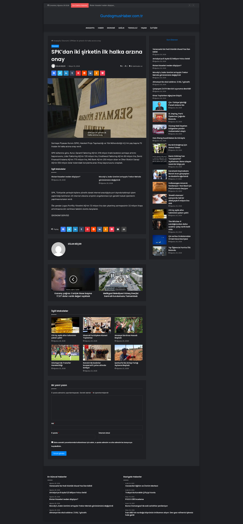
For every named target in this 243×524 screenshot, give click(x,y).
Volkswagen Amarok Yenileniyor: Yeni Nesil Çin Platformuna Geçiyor (179, 186)
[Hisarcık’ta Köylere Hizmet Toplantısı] (97, 325)
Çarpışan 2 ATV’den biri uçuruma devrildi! (172, 88)
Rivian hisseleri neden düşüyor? (102, 5)
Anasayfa (90, 28)
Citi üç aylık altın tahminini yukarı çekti (63, 336)
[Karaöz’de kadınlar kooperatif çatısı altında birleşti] (97, 352)
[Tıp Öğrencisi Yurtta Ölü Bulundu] (160, 251)
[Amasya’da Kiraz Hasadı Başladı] (129, 325)
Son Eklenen (172, 40)
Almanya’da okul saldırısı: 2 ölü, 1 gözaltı (171, 82)
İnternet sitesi (104, 433)
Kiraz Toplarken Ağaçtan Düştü (167, 95)
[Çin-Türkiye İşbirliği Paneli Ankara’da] (160, 106)
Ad (53, 423)
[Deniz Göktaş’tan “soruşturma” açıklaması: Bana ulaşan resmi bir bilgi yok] (160, 159)
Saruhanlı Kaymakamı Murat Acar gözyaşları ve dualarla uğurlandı (178, 174)
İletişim (153, 28)
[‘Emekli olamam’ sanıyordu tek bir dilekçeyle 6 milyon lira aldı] (160, 199)
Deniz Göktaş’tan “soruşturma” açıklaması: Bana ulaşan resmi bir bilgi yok (179, 160)
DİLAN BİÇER (60, 66)
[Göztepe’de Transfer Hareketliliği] (65, 352)
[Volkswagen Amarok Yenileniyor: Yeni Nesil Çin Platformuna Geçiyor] (160, 186)
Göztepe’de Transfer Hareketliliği (61, 364)
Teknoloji (132, 28)
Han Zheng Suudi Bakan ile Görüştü (169, 138)
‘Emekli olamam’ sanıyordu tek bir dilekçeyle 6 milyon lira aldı (178, 199)
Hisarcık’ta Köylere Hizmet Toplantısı (95, 336)
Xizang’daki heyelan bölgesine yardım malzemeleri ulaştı (177, 128)
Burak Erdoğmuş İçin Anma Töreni (177, 146)
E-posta (55, 433)
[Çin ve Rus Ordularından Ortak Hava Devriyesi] (160, 240)
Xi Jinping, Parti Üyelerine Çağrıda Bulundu (176, 116)
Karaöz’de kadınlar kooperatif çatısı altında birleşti (94, 365)
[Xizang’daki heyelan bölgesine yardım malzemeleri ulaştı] (160, 129)
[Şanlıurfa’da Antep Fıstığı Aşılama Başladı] (129, 352)
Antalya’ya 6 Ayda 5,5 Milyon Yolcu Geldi (171, 58)
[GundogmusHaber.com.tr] (121, 16)
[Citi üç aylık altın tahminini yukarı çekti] (65, 325)
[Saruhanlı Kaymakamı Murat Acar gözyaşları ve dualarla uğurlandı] (160, 174)
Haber (101, 28)
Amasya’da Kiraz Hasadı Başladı (126, 336)
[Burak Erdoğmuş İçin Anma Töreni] (160, 148)
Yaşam (144, 28)
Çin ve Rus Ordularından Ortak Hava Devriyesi (179, 237)
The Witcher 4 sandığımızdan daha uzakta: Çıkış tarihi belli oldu (179, 225)
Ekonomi (111, 28)
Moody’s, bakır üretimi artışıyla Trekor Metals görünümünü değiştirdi (170, 73)
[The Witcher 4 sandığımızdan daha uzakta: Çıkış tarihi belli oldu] (160, 225)
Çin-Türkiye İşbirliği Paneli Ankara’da (177, 103)
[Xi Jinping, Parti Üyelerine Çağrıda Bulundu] (160, 117)
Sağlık (121, 28)
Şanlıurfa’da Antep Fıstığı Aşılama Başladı (126, 364)
